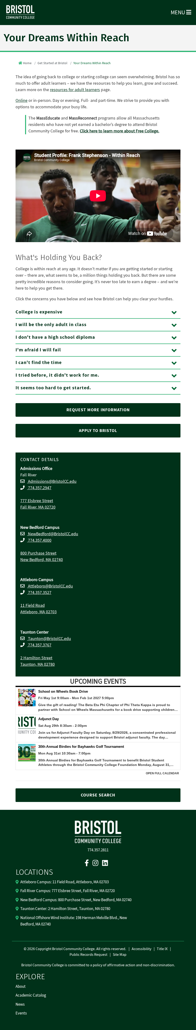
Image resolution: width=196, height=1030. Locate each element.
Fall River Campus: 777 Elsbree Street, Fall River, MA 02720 (67, 891)
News (20, 1004)
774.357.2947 (39, 488)
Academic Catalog (31, 995)
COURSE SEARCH (98, 795)
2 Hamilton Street (36, 658)
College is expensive (39, 312)
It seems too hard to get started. (53, 388)
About (21, 986)
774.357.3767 (39, 645)
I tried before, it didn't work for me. (57, 375)
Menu (178, 12)
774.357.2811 (98, 850)
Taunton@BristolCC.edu (49, 638)
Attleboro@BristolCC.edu (50, 586)
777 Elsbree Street (36, 501)
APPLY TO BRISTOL (98, 431)
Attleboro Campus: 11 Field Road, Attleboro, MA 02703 (64, 882)
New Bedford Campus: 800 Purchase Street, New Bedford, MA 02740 (75, 900)
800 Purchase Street (38, 553)
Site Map (119, 954)
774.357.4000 (39, 540)
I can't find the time (39, 362)
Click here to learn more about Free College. (119, 131)
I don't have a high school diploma (55, 337)
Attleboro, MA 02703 (38, 612)
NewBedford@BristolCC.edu (52, 534)
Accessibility (141, 949)
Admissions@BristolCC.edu (51, 481)
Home (27, 63)
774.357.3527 (39, 592)
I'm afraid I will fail (38, 350)
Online (21, 100)
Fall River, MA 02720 (37, 507)
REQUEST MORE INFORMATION (98, 410)
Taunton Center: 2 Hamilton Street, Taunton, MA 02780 (65, 908)
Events (21, 1013)
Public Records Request (88, 954)
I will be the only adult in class (51, 325)
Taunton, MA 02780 (37, 664)
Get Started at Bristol (52, 63)
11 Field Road (32, 605)
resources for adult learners (75, 90)
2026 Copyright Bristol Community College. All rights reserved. (76, 949)
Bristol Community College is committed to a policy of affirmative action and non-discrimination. (98, 965)
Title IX (162, 949)
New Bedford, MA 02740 (41, 559)
